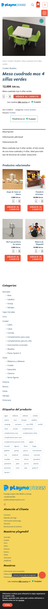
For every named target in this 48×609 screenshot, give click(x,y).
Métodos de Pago (10, 518)
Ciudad (5, 321)
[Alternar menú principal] (45, 4)
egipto (31, 442)
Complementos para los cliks (19, 341)
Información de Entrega (12, 521)
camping (7, 424)
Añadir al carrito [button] (13, 208)
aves (15, 420)
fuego (34, 446)
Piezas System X (14, 353)
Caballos (11, 299)
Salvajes (10, 307)
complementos (27, 429)
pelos (18, 463)
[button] (41, 21)
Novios (5, 386)
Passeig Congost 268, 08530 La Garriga (17, 494)
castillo (40, 424)
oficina (26, 459)
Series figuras (13, 377)
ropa (25, 468)
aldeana (15, 416)
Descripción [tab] (7, 131)
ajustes (21, 600)
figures (16, 446)
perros (26, 463)
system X (35, 468)
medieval (26, 455)
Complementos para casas (18, 337)
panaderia (36, 459)
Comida (10, 333)
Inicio (4, 61)
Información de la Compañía (14, 571)
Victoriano (6, 400)
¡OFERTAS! (7, 561)
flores (26, 446)
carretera (18, 424)
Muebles (11, 349)
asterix (6, 420)
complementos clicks (30, 433)
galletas (7, 450)
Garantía (7, 523)
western (7, 472)
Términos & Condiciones (12, 577)
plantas (36, 463)
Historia (5, 382)
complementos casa (11, 433)
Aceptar (7, 605)
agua (6, 416)
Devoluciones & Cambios (13, 526)
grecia (26, 450)
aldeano (25, 416)
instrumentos (37, 450)
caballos (34, 420)
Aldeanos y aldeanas (16, 361)
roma (17, 468)
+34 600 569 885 (9, 497)
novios (17, 459)
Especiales (11, 369)
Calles (9, 324)
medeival (15, 455)
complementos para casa (13, 437)
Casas (9, 329)
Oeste (4, 391)
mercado (37, 455)
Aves (9, 295)
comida (15, 429)
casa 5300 (29, 424)
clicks (6, 429)
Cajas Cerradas (8, 312)
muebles (7, 459)
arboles (35, 416)
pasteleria (7, 463)
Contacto (7, 515)
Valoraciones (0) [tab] (9, 142)
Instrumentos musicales (17, 345)
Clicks (4, 357)
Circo (4, 316)
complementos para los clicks (14, 442)
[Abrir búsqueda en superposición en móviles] (32, 5)
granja (16, 450)
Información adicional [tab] (12, 137)
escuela (7, 446)
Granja (10, 303)
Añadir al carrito (27, 96)
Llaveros (11, 373)
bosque (24, 420)
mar (5, 455)
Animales (6, 291)
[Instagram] (5, 504)
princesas (7, 468)
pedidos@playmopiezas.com (14, 500)
